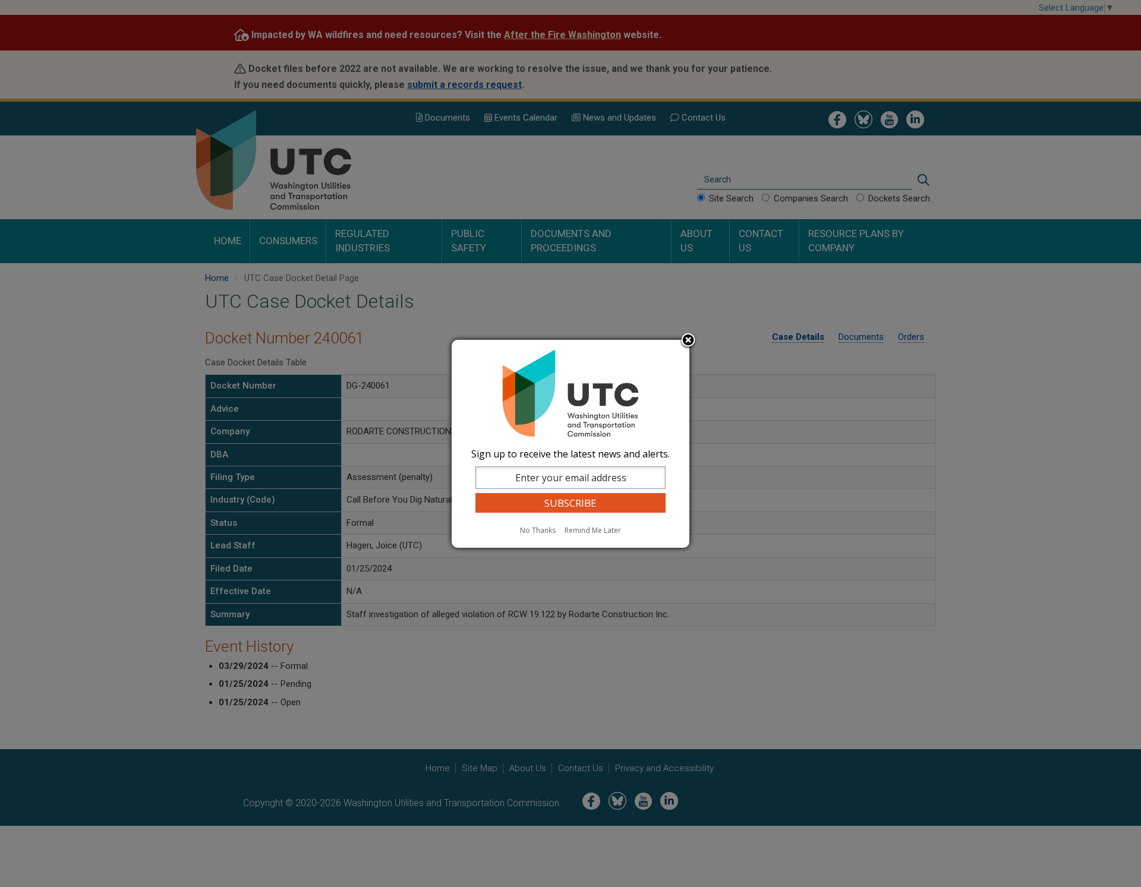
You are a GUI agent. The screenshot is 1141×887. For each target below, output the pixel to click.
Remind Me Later (593, 530)
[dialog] (570, 444)
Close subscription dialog (688, 341)
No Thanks (538, 530)
